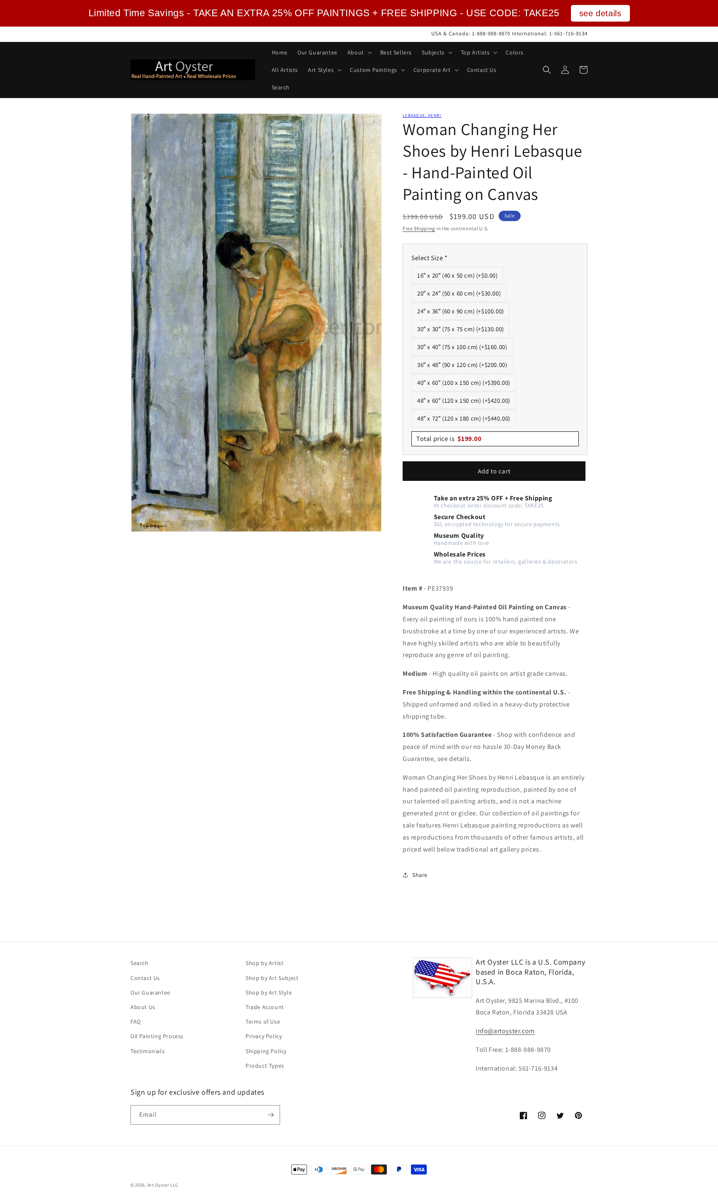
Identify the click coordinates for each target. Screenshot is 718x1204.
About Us (142, 1007)
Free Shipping (419, 228)
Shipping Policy (266, 1051)
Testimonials (147, 1051)
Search (139, 963)
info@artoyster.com (505, 1031)
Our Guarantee (150, 992)
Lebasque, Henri (422, 115)
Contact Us (145, 978)
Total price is (449, 438)
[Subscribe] (270, 1115)
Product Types (265, 1065)
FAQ (135, 1021)
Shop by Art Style (269, 992)
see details (600, 13)
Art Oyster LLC (163, 1185)
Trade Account (265, 1007)
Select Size (429, 258)
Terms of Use (263, 1021)
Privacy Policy (264, 1036)
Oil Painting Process (157, 1036)
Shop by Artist (264, 963)
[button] (358, 52)
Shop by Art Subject (272, 978)
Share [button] (420, 875)
